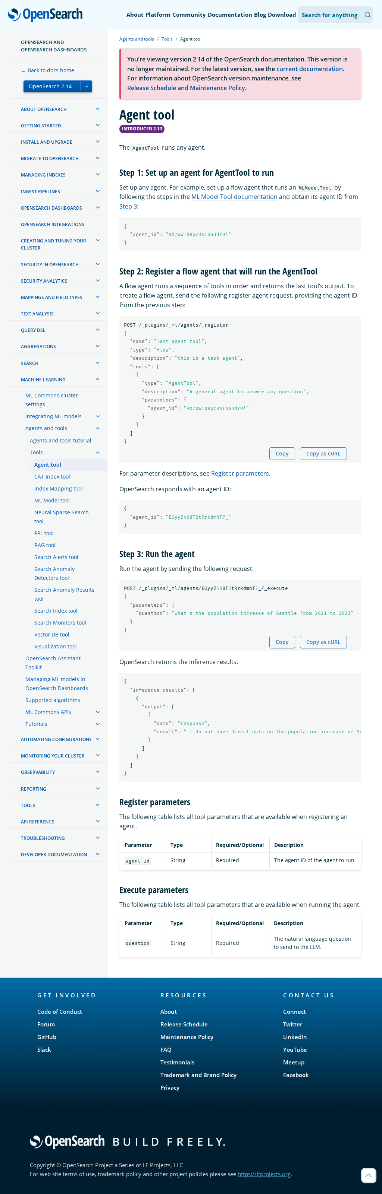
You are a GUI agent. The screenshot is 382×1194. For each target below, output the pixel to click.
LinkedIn (295, 1037)
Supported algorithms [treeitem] (52, 700)
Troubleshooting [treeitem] (43, 838)
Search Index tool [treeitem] (56, 610)
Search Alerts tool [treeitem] (56, 557)
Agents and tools (136, 39)
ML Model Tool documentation (234, 197)
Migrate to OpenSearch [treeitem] (50, 158)
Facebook (296, 1075)
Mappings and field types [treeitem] (51, 297)
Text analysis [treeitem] (37, 314)
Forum (46, 1024)
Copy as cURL (323, 453)
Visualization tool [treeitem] (55, 646)
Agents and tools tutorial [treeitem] (60, 440)
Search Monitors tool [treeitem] (60, 622)
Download (282, 14)
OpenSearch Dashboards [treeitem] (51, 208)
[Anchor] (278, 172)
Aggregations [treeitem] (38, 346)
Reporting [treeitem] (33, 789)
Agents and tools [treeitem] (46, 428)
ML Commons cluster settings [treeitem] (51, 400)
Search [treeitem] (29, 363)
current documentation (309, 69)
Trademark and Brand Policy (198, 1075)
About (135, 14)
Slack (44, 1049)
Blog (260, 14)
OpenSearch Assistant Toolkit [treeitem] (53, 663)
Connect (294, 1011)
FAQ (166, 1049)
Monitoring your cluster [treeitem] (53, 756)
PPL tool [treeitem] (44, 533)
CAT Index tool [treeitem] (52, 476)
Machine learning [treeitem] (43, 380)
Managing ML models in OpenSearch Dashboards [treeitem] (56, 684)
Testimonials (177, 1062)
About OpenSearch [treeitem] (44, 109)
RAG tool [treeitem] (45, 545)
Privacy (169, 1087)
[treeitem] (98, 109)
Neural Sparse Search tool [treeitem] (61, 517)
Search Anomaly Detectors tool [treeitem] (54, 573)
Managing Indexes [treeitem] (43, 175)
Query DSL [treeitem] (33, 330)
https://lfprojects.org (264, 1174)
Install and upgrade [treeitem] (46, 142)
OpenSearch (47, 15)
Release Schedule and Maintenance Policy (186, 88)
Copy (282, 453)
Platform (157, 14)
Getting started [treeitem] (41, 126)
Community (189, 14)
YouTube (295, 1049)
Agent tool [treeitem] (47, 464)
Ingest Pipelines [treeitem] (40, 191)
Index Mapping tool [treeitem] (58, 488)
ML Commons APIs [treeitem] (48, 711)
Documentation (230, 14)
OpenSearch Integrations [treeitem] (52, 224)
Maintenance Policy (186, 1037)
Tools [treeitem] (36, 452)
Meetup (293, 1062)
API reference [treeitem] (37, 822)
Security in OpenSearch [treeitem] (50, 264)
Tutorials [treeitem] (36, 723)
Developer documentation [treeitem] (54, 854)
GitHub (46, 1037)
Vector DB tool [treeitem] (51, 634)
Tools (167, 39)
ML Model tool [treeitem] (52, 500)
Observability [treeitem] (38, 772)
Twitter (292, 1024)
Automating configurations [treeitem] (56, 739)
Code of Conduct (59, 1011)
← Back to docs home (47, 70)
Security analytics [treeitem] (44, 281)
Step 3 (128, 206)
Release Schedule (184, 1024)
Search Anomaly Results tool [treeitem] (64, 594)
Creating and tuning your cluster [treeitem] (53, 244)
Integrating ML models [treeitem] (53, 416)
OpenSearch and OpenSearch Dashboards (54, 46)
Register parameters (240, 473)
